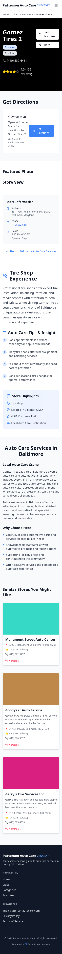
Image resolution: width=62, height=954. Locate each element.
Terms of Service (13, 921)
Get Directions (43, 131)
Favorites (8, 895)
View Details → (13, 660)
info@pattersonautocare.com (21, 910)
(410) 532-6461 (17, 61)
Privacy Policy (11, 916)
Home (6, 14)
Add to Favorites (49, 34)
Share (46, 45)
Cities (16, 14)
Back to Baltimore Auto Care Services (33, 251)
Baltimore (27, 14)
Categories (9, 890)
